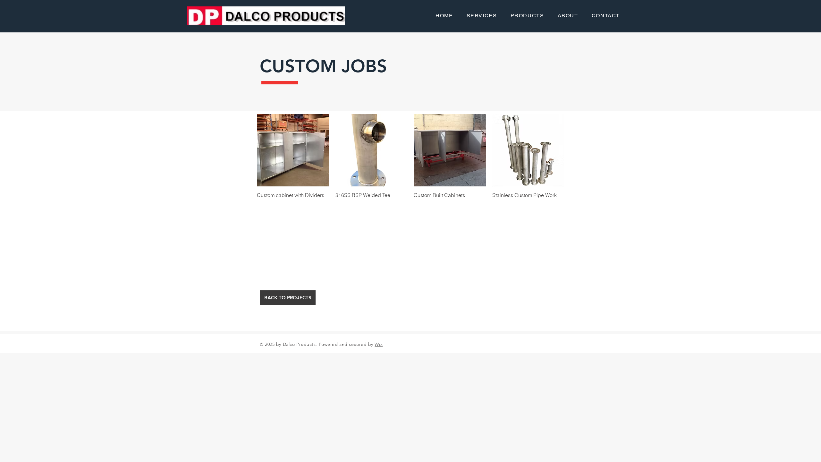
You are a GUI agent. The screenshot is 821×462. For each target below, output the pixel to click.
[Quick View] (293, 150)
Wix (379, 344)
